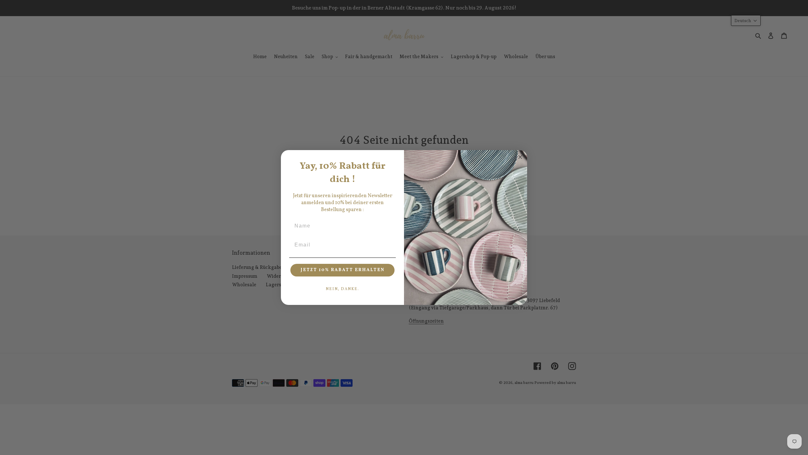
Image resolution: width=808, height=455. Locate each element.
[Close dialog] (520, 157)
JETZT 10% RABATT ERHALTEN (342, 270)
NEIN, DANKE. (342, 289)
